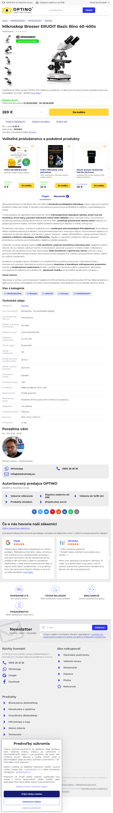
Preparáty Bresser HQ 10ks (90, 170)
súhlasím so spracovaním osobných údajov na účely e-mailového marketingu (74, 635)
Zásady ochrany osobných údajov (32, 786)
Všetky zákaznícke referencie (16, 528)
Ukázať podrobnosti (31, 808)
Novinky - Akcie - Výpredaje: (23, 633)
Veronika (73, 541)
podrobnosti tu (32, 769)
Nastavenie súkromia (86, 784)
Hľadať (89, 10)
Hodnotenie (8, 31)
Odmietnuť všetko (31, 801)
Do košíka (79, 112)
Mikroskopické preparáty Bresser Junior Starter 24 (16, 171)
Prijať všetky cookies (31, 794)
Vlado (17, 541)
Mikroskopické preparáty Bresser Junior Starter (52, 171)
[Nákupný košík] (101, 10)
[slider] (19, 544)
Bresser (32, 132)
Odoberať (100, 627)
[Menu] (107, 10)
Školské (25, 305)
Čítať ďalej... (28, 572)
